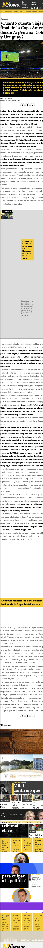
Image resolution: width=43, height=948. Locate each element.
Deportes (36, 875)
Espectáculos (25, 11)
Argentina (35, 882)
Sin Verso (34, 11)
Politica (17, 782)
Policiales (8, 11)
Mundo (15, 11)
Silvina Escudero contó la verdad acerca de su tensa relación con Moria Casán (17, 929)
